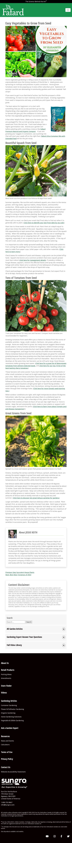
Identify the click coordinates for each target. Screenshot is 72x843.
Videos (4, 692)
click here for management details (33, 260)
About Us (5, 662)
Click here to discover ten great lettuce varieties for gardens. (36, 498)
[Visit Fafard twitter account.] (68, 836)
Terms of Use (6, 752)
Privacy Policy (7, 758)
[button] (36, 629)
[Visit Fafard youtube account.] (47, 836)
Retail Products (7, 669)
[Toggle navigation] (68, 10)
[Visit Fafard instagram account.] (54, 836)
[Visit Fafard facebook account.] (61, 836)
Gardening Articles (9, 700)
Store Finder (6, 685)
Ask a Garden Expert (9, 727)
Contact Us (5, 767)
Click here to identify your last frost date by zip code (44, 223)
